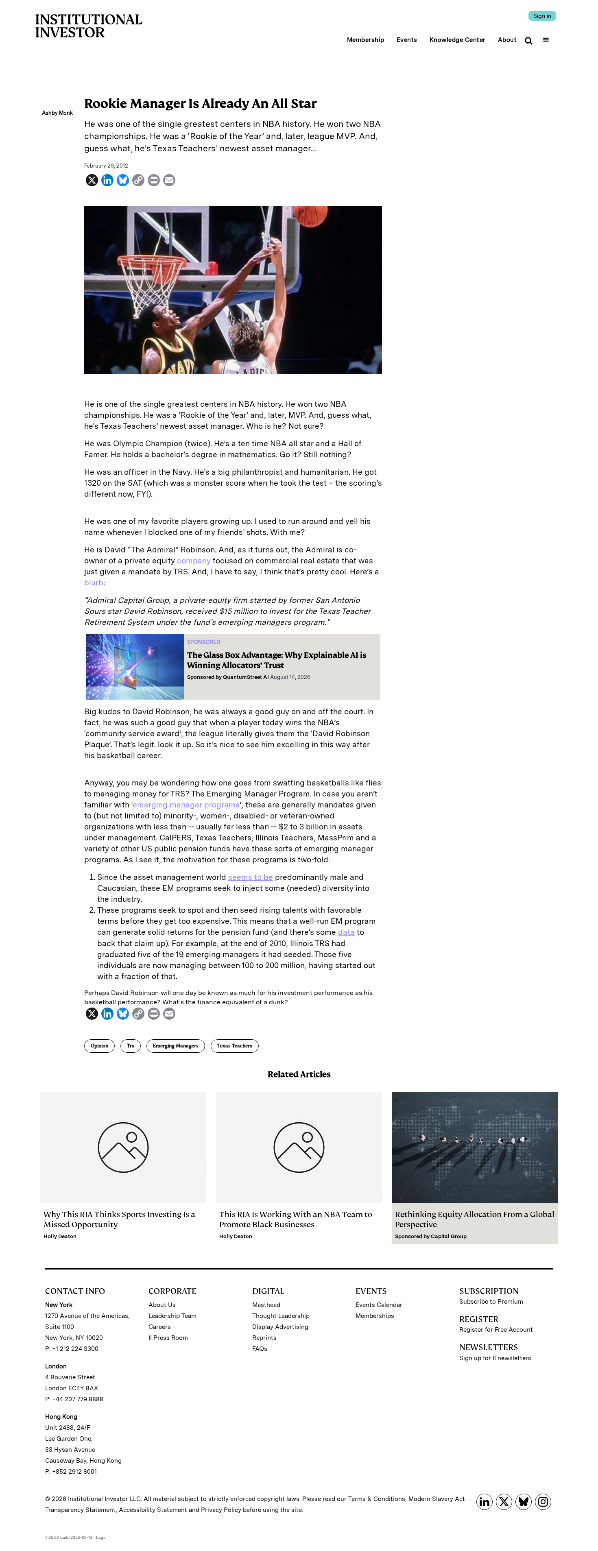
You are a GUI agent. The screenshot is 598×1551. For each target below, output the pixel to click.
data (346, 932)
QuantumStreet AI (246, 677)
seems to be (250, 877)
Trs (130, 1046)
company (194, 560)
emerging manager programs (186, 804)
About (507, 40)
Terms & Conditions (376, 1499)
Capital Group (449, 1236)
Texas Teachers (234, 1046)
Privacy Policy (221, 1510)
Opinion (99, 1046)
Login (101, 1537)
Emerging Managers (176, 1046)
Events (407, 40)
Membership (365, 40)
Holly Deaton (60, 1236)
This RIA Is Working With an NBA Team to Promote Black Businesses (295, 1219)
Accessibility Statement (153, 1510)
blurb (93, 582)
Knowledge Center (458, 40)
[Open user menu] (547, 37)
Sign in (542, 16)
